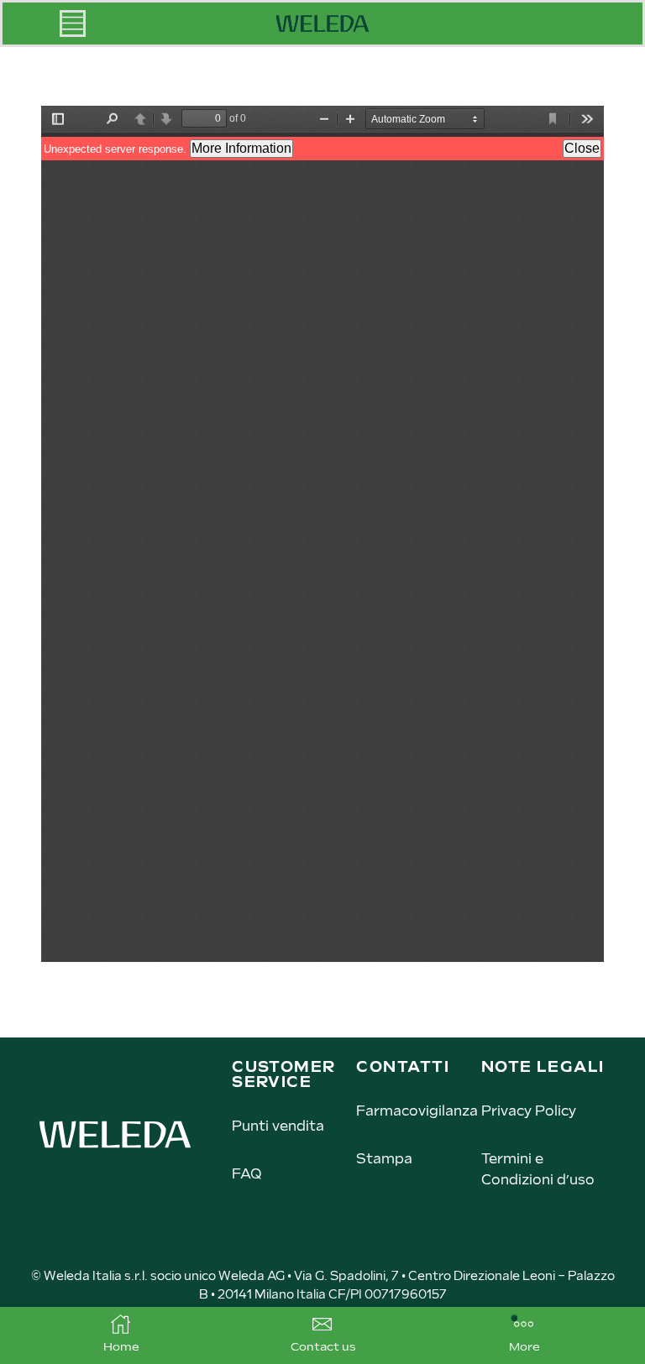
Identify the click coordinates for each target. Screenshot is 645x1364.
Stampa (384, 1160)
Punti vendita (278, 1127)
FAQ (246, 1175)
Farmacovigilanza (417, 1112)
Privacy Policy (528, 1112)
